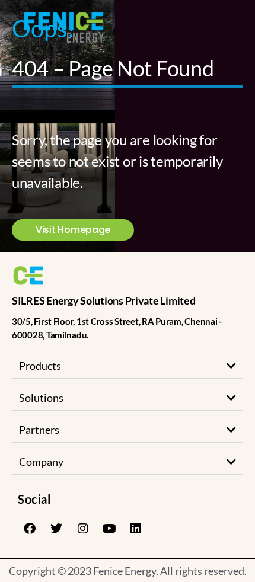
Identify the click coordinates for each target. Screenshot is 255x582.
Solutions (41, 397)
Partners (39, 429)
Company (41, 461)
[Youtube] (109, 529)
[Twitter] (56, 529)
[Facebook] (30, 529)
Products (40, 365)
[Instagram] (82, 529)
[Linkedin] (136, 529)
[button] (127, 366)
